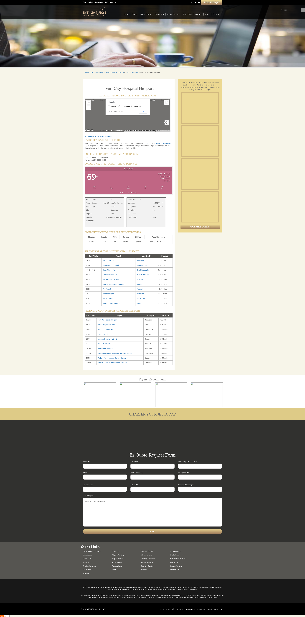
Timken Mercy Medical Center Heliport (112, 358)
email (85, 473)
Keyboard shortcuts (129, 130)
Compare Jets (159, 14)
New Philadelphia (143, 270)
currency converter (148, 559)
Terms (168, 130)
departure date (88, 485)
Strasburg (140, 279)
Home (126, 14)
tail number (87, 570)
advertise (86, 562)
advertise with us (166, 609)
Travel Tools (187, 14)
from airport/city (136, 473)
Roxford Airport (108, 260)
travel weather (117, 562)
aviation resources (89, 566)
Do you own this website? (116, 111)
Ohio (127, 72)
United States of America (114, 72)
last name (134, 462)
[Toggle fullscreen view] (166, 102)
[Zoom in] (88, 102)
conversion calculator (177, 559)
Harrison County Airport (111, 303)
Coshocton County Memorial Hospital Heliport (115, 353)
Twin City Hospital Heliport (107, 320)
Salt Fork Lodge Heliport (107, 329)
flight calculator (117, 559)
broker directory (176, 566)
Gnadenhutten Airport (111, 265)
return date (134, 485)
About (207, 14)
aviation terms (117, 566)
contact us (218, 609)
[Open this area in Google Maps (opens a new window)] (90, 130)
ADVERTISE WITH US (200, 227)
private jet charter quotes (91, 551)
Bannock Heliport (104, 344)
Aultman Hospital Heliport (107, 339)
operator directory (147, 566)
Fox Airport (107, 289)
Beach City (141, 298)
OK (143, 111)
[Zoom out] (88, 107)
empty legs (116, 551)
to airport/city (183, 473)
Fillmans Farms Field (110, 275)
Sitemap (216, 14)
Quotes (134, 14)
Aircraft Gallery (145, 14)
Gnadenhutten (142, 265)
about (114, 570)
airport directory (118, 555)
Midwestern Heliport (105, 348)
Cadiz (139, 303)
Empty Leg (147, 143)
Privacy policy (179, 609)
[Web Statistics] (5, 616)
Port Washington (143, 275)
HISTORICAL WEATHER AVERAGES (98, 136)
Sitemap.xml (174, 570)
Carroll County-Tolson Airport (113, 284)
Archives (86, 573)
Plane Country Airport (111, 279)
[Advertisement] (200, 108)
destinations (174, 555)
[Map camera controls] (166, 122)
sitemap (144, 570)
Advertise (198, 14)
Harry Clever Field (109, 270)
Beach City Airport (109, 298)
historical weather (147, 562)
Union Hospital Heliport (106, 325)
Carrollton (140, 284)
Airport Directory (173, 14)
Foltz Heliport (103, 334)
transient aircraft (147, 551)
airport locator (146, 555)
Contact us (174, 562)
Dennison (134, 72)
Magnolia (140, 289)
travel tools (87, 559)
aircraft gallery (175, 551)
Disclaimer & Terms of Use (195, 609)
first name (86, 462)
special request (88, 496)
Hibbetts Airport (108, 294)
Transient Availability (163, 143)
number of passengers (185, 485)
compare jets (87, 555)
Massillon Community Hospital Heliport (112, 363)
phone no (187, 462)
